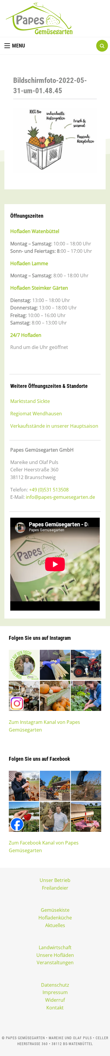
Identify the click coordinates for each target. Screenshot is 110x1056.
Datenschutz (55, 985)
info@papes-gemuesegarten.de (60, 497)
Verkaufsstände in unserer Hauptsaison (54, 426)
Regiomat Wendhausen (36, 413)
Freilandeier (55, 888)
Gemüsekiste (55, 910)
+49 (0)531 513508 (49, 489)
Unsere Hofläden (55, 955)
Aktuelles (55, 925)
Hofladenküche (55, 917)
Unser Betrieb (55, 880)
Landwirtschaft (55, 947)
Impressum (55, 992)
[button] (14, 45)
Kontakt (55, 1007)
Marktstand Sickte (30, 401)
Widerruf (55, 1000)
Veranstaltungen (55, 962)
